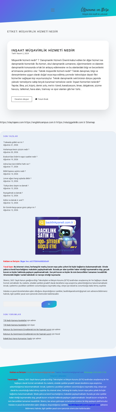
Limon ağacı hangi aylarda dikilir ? (17, 178)
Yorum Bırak (43, 99)
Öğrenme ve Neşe (95, 10)
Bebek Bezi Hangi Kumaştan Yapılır (17, 339)
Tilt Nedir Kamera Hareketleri (15, 320)
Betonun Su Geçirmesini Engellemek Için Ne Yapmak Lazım (27, 329)
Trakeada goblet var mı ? (13, 142)
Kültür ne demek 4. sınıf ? (13, 200)
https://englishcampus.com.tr (40, 122)
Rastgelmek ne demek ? (13, 193)
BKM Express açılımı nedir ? (14, 171)
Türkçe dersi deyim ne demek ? (15, 186)
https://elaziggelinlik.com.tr (70, 122)
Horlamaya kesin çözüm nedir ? (16, 149)
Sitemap (90, 122)
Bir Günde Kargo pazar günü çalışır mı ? (19, 207)
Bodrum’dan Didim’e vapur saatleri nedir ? (20, 157)
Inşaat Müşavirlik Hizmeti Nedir (43, 50)
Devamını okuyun (23, 100)
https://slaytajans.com (12, 122)
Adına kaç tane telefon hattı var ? (16, 164)
